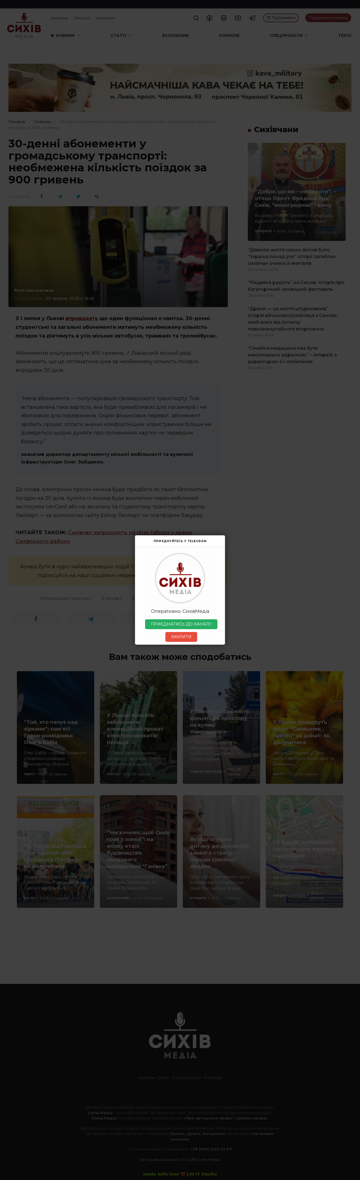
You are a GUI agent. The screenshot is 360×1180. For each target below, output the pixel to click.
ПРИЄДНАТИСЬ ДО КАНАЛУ (181, 624)
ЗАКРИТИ (181, 636)
